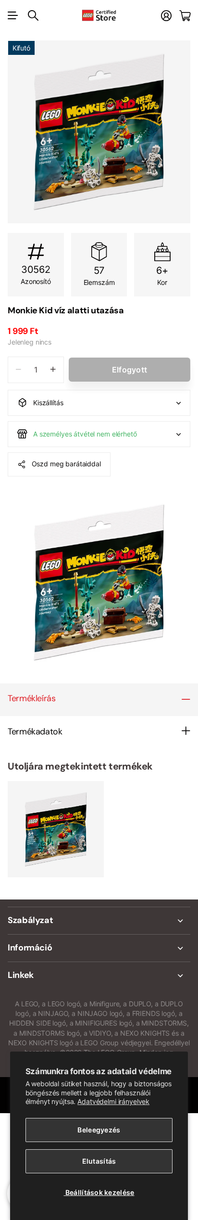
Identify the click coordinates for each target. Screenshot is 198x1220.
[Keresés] (33, 15)
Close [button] (99, 921)
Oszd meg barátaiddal (66, 464)
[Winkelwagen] (184, 15)
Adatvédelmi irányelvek (113, 1101)
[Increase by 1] (53, 370)
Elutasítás (99, 1161)
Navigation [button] (13, 15)
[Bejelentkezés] (166, 15)
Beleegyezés (98, 1130)
